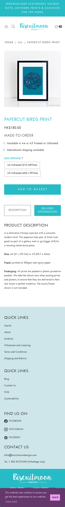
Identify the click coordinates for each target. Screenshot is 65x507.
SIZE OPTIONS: (12, 158)
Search (7, 326)
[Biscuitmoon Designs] (34, 26)
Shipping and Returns (15, 358)
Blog (6, 379)
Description (17, 210)
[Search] (13, 26)
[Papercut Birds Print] (32, 79)
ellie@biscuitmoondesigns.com (20, 455)
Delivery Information (47, 210)
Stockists (8, 339)
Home (9, 42)
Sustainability (11, 399)
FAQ (6, 392)
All (20, 42)
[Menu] (6, 26)
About (7, 332)
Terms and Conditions (15, 352)
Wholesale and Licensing (17, 345)
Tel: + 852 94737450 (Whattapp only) (24, 462)
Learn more (11, 501)
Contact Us (10, 386)
